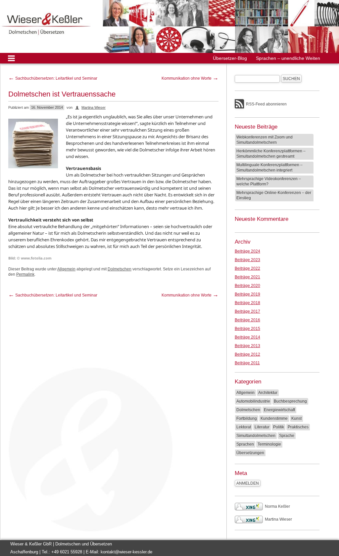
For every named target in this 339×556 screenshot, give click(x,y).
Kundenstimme (274, 418)
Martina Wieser (93, 107)
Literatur (262, 427)
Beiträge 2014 (247, 337)
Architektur (267, 392)
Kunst (296, 418)
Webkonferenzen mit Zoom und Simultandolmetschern (264, 140)
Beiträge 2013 (247, 345)
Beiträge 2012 (247, 354)
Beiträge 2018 (247, 302)
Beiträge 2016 (247, 320)
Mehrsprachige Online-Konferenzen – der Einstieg (273, 195)
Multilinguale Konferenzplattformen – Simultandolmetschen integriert (269, 168)
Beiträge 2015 (247, 328)
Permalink (25, 274)
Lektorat (243, 427)
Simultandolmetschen (255, 435)
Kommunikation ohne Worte (190, 78)
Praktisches (298, 427)
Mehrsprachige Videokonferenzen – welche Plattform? (268, 181)
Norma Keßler (277, 506)
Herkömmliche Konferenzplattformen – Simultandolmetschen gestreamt (271, 154)
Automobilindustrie (253, 401)
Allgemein (66, 269)
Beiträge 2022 (247, 268)
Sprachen (245, 444)
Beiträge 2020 (247, 285)
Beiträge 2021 (247, 277)
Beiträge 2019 (247, 294)
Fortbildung (246, 418)
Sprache (286, 435)
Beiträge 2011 (247, 363)
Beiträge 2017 (247, 311)
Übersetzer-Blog (230, 58)
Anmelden (247, 483)
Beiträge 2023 (247, 260)
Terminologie (269, 444)
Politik (278, 427)
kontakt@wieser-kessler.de (126, 551)
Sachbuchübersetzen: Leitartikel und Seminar (52, 78)
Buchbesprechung (290, 401)
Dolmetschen (119, 269)
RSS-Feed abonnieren (266, 104)
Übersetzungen (250, 453)
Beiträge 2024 (247, 251)
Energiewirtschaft (279, 410)
